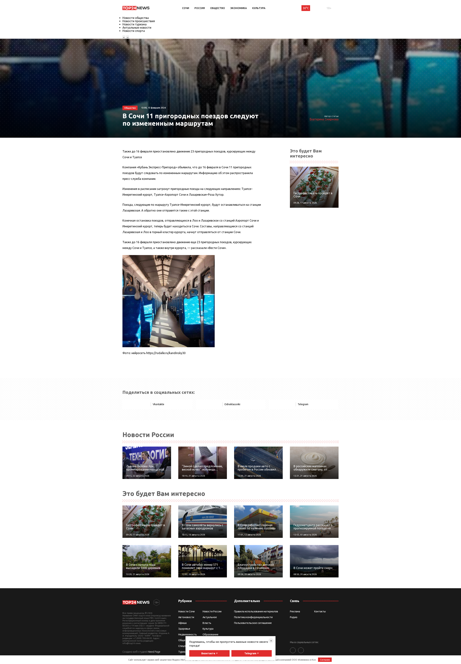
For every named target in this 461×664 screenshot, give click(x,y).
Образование (210, 634)
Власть (207, 623)
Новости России (212, 611)
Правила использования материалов (256, 611)
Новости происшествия (138, 21)
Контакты (320, 611)
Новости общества (135, 17)
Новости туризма (134, 24)
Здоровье (184, 628)
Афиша (182, 623)
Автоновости (186, 617)
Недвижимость (187, 634)
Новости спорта (133, 30)
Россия (199, 8)
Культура (258, 8)
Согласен (325, 659)
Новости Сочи (186, 611)
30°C (306, 8)
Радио (293, 617)
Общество (217, 8)
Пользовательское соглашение (253, 623)
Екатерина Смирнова (324, 119)
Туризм (182, 651)
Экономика (238, 8)
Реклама (295, 611)
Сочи (185, 8)
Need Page (154, 651)
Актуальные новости (136, 27)
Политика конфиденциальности (253, 617)
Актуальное (210, 617)
